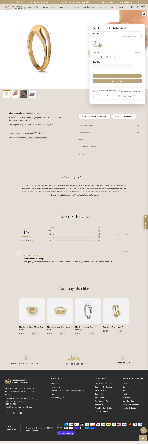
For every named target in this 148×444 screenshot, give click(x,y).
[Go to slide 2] (15, 94)
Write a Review (122, 234)
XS (95, 57)
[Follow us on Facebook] (8, 413)
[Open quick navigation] (143, 430)
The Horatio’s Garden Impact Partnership (67, 390)
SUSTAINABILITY (85, 133)
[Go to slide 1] (6, 94)
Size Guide (99, 404)
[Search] (132, 7)
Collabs (120, 7)
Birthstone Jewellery (131, 404)
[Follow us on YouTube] (20, 413)
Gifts (36, 7)
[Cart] (142, 7)
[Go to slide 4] (32, 94)
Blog (52, 394)
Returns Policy (100, 397)
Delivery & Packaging (103, 387)
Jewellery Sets (88, 7)
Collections (102, 7)
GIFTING (82, 154)
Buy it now (117, 81)
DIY (112, 7)
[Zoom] (144, 14)
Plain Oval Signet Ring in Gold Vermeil (58, 328)
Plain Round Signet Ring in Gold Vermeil (31, 328)
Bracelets (75, 7)
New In (28, 7)
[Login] (137, 7)
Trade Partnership (102, 411)
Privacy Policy (100, 390)
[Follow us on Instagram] (14, 413)
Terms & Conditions (103, 383)
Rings (54, 7)
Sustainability (56, 387)
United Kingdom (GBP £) (11, 429)
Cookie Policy (100, 394)
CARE (81, 140)
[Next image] (10, 84)
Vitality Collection (130, 408)
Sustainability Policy (103, 401)
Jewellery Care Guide (103, 408)
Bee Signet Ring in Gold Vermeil (115, 327)
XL (119, 57)
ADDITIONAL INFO (86, 125)
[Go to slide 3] (23, 94)
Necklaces (64, 7)
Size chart (138, 52)
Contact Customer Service (36, 138)
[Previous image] (4, 84)
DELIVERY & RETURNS (87, 147)
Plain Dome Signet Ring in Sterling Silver (85, 328)
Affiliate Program (57, 397)
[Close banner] (146, 217)
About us (54, 383)
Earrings (45, 7)
